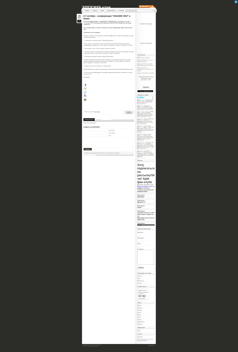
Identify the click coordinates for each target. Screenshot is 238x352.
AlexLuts (145, 118)
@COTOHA (146, 106)
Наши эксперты (140, 280)
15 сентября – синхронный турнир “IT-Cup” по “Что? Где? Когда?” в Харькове (101, 152)
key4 (143, 111)
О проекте (139, 282)
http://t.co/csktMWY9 (141, 102)
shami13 (145, 134)
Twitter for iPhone (148, 117)
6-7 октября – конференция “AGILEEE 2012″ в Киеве (106, 17)
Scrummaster (140, 336)
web (145, 104)
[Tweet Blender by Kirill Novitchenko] (153, 97)
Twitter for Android (149, 110)
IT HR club (139, 310)
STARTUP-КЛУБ (140, 321)
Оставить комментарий (129, 112)
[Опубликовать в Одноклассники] (85, 89)
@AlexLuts (147, 111)
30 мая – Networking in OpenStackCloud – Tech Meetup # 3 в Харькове (145, 69)
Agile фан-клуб (96, 8)
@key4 (145, 113)
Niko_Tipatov (149, 99)
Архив (138, 278)
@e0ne (144, 135)
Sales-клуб (139, 319)
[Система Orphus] (143, 299)
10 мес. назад (140, 110)
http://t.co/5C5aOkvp (141, 123)
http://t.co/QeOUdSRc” (142, 116)
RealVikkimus (149, 142)
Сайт (110, 135)
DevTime (139, 305)
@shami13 (139, 129)
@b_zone (149, 135)
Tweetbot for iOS (148, 140)
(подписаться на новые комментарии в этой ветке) (122, 119)
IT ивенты (139, 275)
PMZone (139, 314)
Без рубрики (97, 111)
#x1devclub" (151, 129)
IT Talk (138, 330)
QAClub (139, 317)
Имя (109, 130)
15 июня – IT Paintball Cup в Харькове (145, 72)
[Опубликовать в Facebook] (85, 86)
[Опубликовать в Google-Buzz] (85, 100)
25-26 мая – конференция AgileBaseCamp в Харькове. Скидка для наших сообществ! (115, 154)
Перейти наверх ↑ (151, 345)
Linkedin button (236, 1)
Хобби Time (139, 324)
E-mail (110, 132)
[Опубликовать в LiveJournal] (85, 97)
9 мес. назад (140, 104)
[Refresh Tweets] (150, 97)
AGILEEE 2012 (87, 74)
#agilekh (139, 101)
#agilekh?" (139, 131)
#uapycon (139, 137)
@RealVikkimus (149, 100)
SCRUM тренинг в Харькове (143, 57)
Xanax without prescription (92, 345)
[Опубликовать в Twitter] (85, 93)
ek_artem (146, 150)
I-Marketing (139, 307)
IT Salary (139, 312)
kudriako (145, 105)
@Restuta (149, 134)
